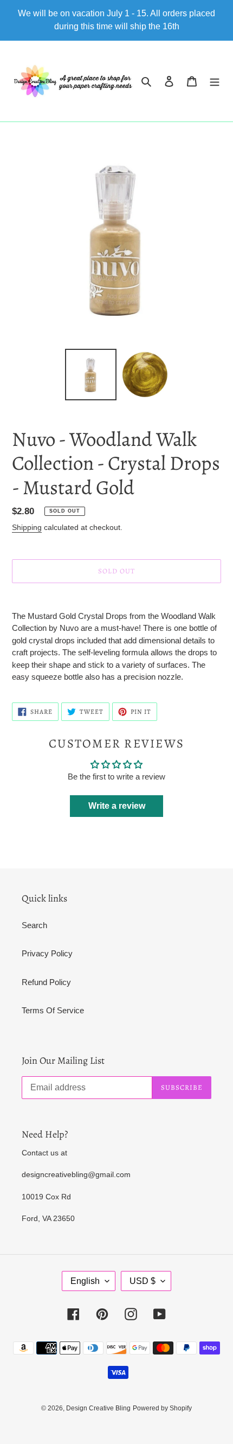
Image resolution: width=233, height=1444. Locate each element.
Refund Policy (46, 982)
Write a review (116, 805)
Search (34, 925)
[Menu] (214, 81)
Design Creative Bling (98, 1408)
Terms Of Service (53, 1010)
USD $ (143, 1281)
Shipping (27, 527)
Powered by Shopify (162, 1408)
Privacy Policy (47, 953)
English (85, 1281)
